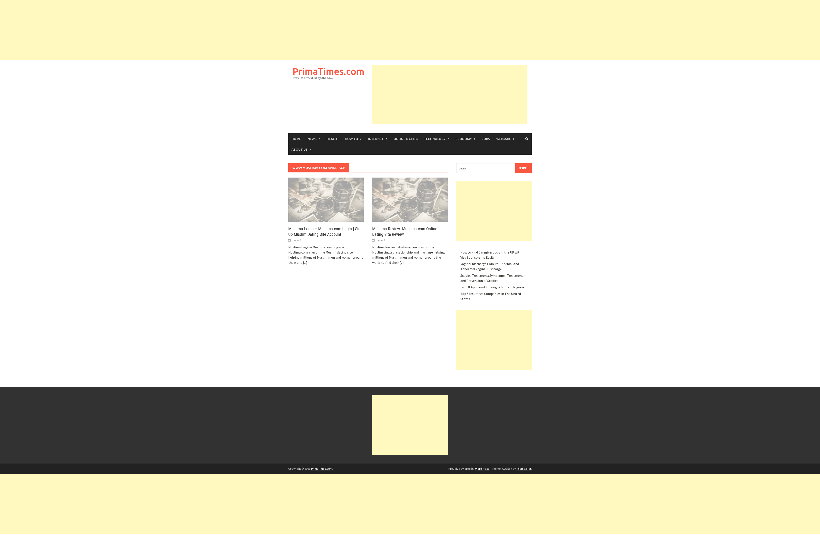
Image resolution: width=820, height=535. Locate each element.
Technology (434, 139)
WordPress (482, 469)
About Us (299, 149)
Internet (376, 139)
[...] (305, 262)
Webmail (503, 139)
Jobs (486, 139)
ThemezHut (524, 469)
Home (296, 139)
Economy (463, 139)
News (312, 139)
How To (351, 139)
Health (332, 139)
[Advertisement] (128, 30)
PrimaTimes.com (328, 71)
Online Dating (406, 139)
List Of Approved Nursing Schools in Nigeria (492, 287)
